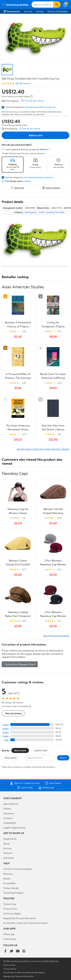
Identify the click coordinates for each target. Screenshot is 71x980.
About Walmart (10, 803)
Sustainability (9, 822)
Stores (6, 843)
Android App (9, 938)
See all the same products (56, 635)
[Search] (57, 4)
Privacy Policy (10, 908)
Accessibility (9, 883)
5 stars (5, 724)
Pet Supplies (30, 212)
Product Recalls (11, 888)
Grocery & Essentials (57, 11)
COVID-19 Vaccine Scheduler (17, 868)
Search (63, 757)
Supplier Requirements (14, 827)
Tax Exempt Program (13, 892)
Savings (39, 11)
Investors (7, 818)
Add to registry (53, 187)
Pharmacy (8, 873)
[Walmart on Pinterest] (24, 951)
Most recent (20, 750)
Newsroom (8, 813)
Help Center (55, 783)
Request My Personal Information (19, 918)
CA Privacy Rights (12, 913)
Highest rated (40, 750)
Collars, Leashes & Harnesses (51, 212)
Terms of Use (9, 904)
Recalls (6, 878)
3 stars (5, 732)
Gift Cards (8, 857)
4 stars (5, 728)
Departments (13, 11)
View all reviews (13, 713)
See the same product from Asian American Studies (43, 449)
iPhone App (9, 934)
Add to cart (35, 135)
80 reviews (25, 83)
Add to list (19, 187)
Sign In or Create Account (26, 783)
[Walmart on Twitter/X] (11, 951)
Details (27, 181)
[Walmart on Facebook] (5, 951)
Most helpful (11, 757)
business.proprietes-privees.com (40, 106)
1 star (6, 740)
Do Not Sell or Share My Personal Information (25, 922)
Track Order (27, 787)
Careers (7, 808)
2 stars (5, 736)
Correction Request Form (19, 664)
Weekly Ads (48, 787)
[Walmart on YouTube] (18, 951)
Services (28, 11)
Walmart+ (8, 853)
